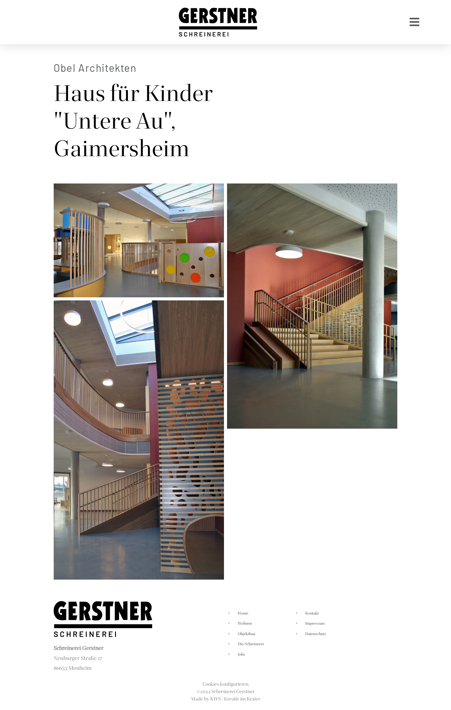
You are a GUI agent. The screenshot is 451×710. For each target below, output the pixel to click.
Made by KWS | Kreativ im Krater (225, 699)
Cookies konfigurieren (225, 684)
